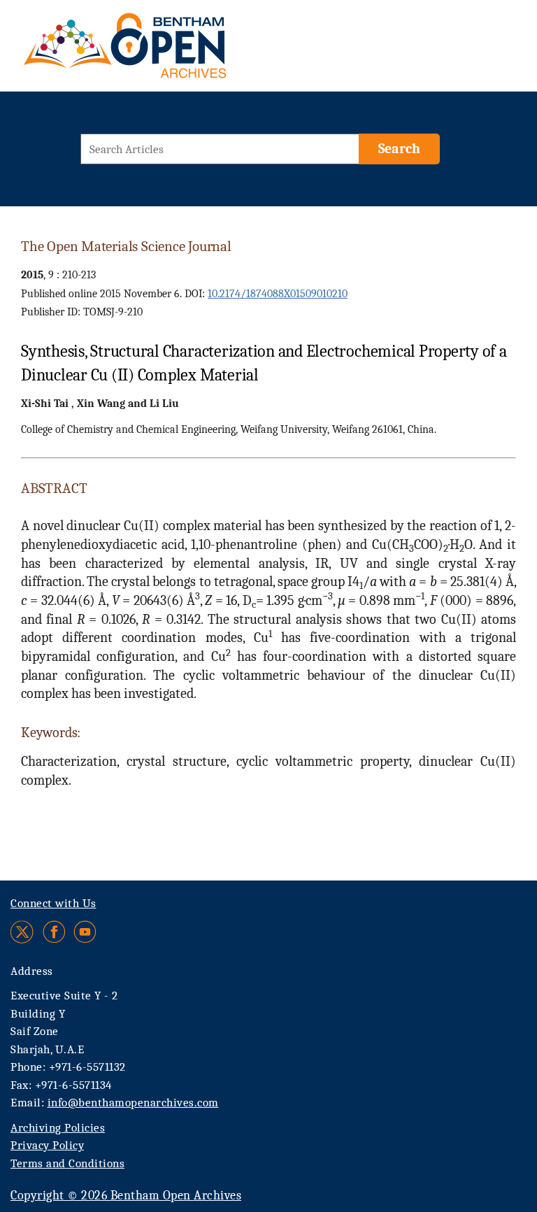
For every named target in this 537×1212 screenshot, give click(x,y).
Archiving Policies (57, 1127)
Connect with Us (53, 903)
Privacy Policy (47, 1145)
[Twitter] (22, 932)
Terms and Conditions (67, 1163)
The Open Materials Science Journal (126, 246)
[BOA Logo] (165, 51)
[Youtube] (85, 932)
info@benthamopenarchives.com (133, 1102)
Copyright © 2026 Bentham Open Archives (125, 1195)
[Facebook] (54, 932)
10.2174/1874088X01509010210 (278, 293)
